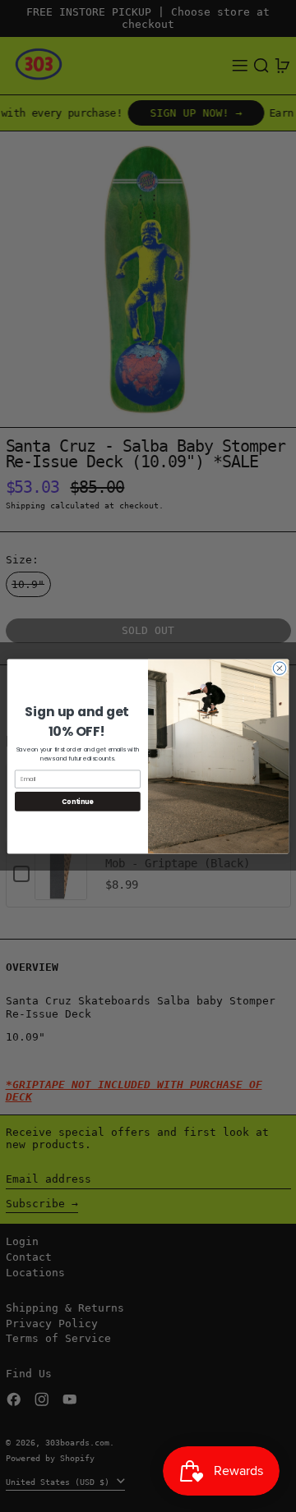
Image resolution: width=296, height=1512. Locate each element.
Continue (77, 801)
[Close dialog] (279, 667)
